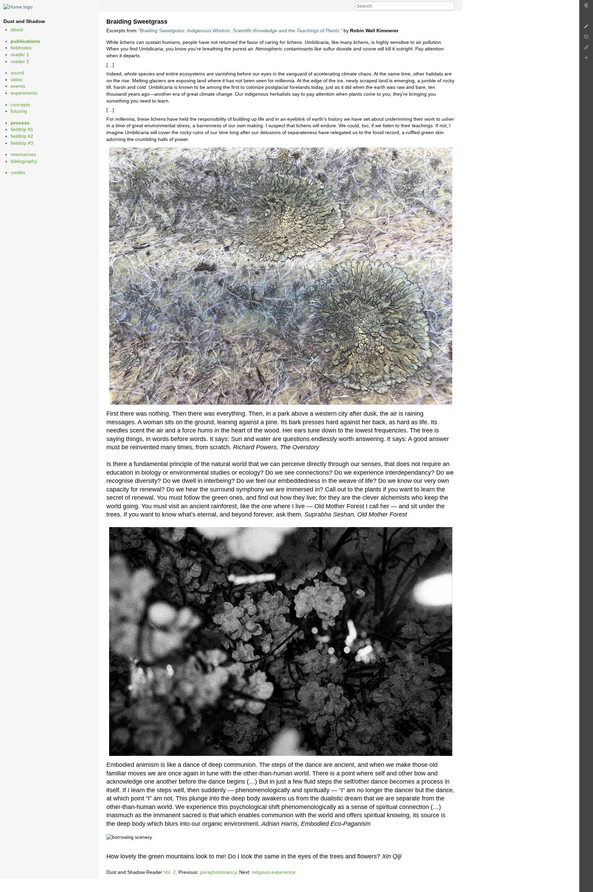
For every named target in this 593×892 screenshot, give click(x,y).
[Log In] (586, 7)
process (20, 123)
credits (18, 172)
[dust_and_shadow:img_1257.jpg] (280, 276)
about (17, 29)
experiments (24, 93)
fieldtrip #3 (22, 143)
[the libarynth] (18, 6)
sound (17, 72)
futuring (19, 111)
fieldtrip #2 (22, 136)
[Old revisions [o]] (586, 38)
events (18, 86)
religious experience (273, 872)
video (16, 79)
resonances (23, 154)
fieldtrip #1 (22, 129)
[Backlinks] (586, 49)
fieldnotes (21, 47)
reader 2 (20, 61)
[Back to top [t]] (586, 60)
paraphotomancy (218, 872)
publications (25, 41)
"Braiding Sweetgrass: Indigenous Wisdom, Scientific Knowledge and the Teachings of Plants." (240, 30)
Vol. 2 (170, 872)
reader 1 (20, 54)
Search (450, 5)
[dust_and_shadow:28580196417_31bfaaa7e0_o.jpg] (280, 641)
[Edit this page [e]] (586, 28)
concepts (20, 104)
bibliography (24, 161)
